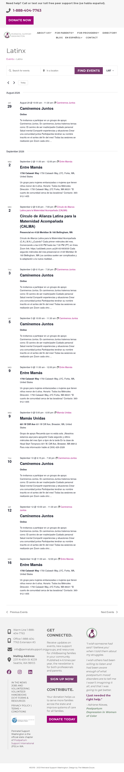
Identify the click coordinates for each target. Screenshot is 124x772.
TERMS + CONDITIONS (18, 710)
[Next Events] (14, 82)
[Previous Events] (8, 82)
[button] (9, 672)
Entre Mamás (31, 167)
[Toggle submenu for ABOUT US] (50, 33)
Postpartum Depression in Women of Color (101, 712)
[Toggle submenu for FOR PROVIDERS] (98, 33)
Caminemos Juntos (36, 108)
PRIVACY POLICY (20, 705)
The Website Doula (86, 767)
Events (10, 59)
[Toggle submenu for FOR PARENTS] (73, 33)
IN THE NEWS (19, 682)
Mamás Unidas (32, 418)
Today (23, 82)
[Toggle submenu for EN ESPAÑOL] (81, 37)
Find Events (89, 70)
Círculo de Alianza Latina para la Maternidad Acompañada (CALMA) (48, 221)
